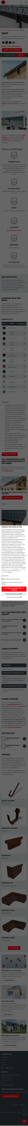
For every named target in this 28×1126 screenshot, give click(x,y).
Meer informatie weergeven (13, 597)
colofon (20, 569)
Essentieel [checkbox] (6, 575)
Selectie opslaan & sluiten (14, 594)
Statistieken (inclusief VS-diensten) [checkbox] (12, 579)
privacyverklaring (9, 569)
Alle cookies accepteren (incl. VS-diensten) (14, 589)
